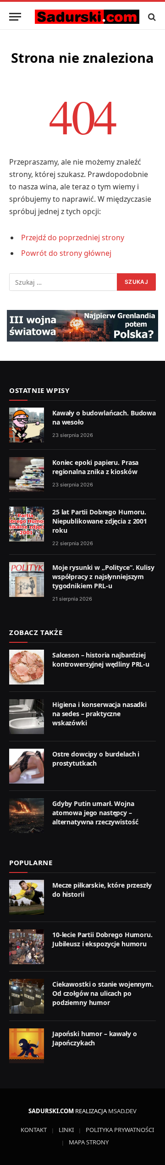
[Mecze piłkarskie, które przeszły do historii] (26, 897)
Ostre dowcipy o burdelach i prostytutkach (95, 758)
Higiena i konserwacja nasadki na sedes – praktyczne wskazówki (99, 713)
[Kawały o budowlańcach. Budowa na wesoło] (26, 425)
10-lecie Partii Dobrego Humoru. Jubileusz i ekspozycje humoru (102, 939)
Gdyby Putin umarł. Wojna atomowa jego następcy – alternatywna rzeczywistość (95, 812)
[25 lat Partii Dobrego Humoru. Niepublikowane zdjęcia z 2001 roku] (26, 524)
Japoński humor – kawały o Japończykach (94, 1038)
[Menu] (15, 16)
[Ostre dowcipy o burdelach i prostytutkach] (26, 766)
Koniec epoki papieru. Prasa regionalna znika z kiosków (95, 467)
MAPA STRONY (89, 1142)
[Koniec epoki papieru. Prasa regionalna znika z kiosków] (26, 474)
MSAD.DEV (122, 1111)
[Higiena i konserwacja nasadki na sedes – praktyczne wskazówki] (26, 716)
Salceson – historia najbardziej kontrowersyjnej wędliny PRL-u (100, 659)
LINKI (66, 1130)
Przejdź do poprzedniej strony (72, 237)
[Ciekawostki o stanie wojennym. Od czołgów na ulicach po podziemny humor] (26, 996)
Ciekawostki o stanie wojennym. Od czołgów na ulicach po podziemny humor (103, 993)
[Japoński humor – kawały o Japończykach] (26, 1045)
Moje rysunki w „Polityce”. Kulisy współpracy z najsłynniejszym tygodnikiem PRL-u (103, 576)
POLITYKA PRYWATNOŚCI (120, 1130)
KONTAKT (34, 1130)
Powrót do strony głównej (66, 253)
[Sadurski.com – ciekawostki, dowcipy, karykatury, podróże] (87, 17)
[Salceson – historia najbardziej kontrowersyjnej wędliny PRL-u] (26, 667)
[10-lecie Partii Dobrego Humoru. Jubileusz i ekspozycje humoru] (26, 946)
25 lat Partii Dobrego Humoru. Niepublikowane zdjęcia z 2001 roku (99, 521)
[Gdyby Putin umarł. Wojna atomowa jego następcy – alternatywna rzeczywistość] (26, 815)
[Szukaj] (151, 16)
